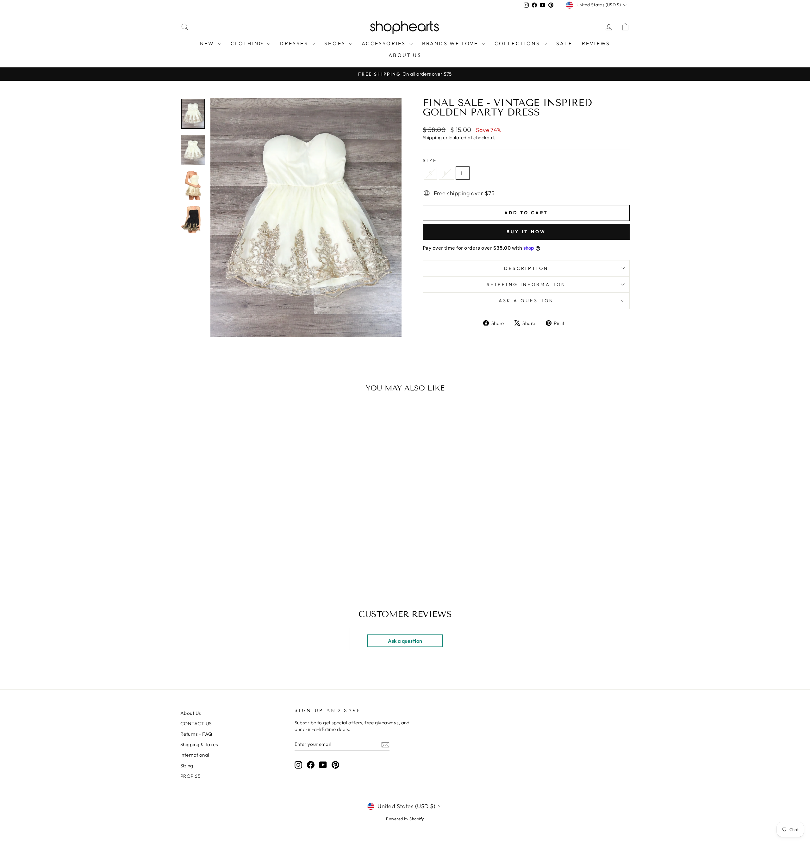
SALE (564, 43)
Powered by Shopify (405, 818)
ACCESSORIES (385, 43)
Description (526, 268)
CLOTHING (248, 43)
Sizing (186, 766)
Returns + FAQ (196, 734)
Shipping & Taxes (199, 744)
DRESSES (295, 43)
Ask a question (526, 300)
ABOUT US (405, 55)
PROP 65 (190, 776)
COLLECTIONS (518, 43)
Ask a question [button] (405, 641)
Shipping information (526, 284)
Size (430, 160)
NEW (208, 43)
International (194, 755)
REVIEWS (596, 43)
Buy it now (526, 231)
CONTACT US (196, 724)
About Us (190, 713)
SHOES (335, 43)
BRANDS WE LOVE (451, 43)
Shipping (432, 137)
